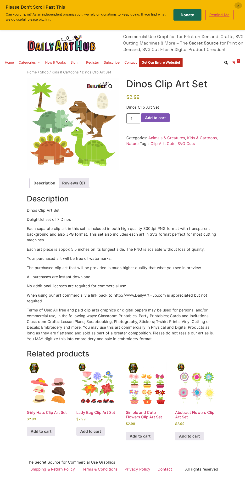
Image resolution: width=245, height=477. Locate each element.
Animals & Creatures (166, 137)
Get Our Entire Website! (161, 62)
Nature (132, 143)
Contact (130, 62)
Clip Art (157, 143)
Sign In (76, 62)
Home (9, 62)
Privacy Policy (137, 469)
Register (92, 62)
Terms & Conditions (99, 469)
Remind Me (219, 14)
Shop (44, 72)
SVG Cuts (186, 143)
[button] (110, 86)
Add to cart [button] (41, 431)
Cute (171, 143)
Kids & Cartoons (65, 72)
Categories (27, 62)
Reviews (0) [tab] (73, 183)
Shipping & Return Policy (52, 469)
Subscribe (112, 62)
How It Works (55, 62)
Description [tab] (44, 183)
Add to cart (155, 117)
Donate (187, 14)
